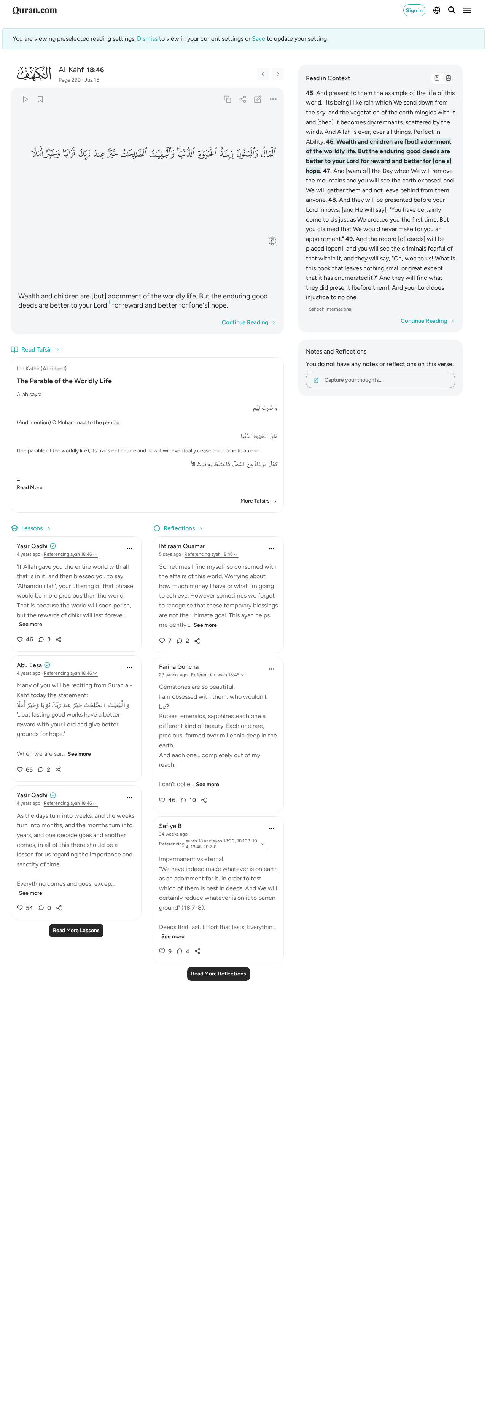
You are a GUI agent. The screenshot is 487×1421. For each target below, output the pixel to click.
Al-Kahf (71, 69)
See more (30, 624)
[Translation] (448, 78)
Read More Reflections (218, 974)
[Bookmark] (40, 99)
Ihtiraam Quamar (182, 546)
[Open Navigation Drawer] (467, 10)
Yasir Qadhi (32, 546)
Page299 (70, 80)
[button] (268, 154)
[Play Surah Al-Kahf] (25, 99)
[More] (273, 99)
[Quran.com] (34, 10)
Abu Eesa (29, 665)
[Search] (452, 10)
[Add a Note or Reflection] (258, 99)
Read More (30, 487)
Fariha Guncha (179, 666)
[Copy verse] (227, 99)
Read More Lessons (76, 930)
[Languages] (436, 10)
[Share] (242, 99)
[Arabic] (436, 78)
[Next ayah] (278, 74)
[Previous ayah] (263, 74)
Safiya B (170, 825)
